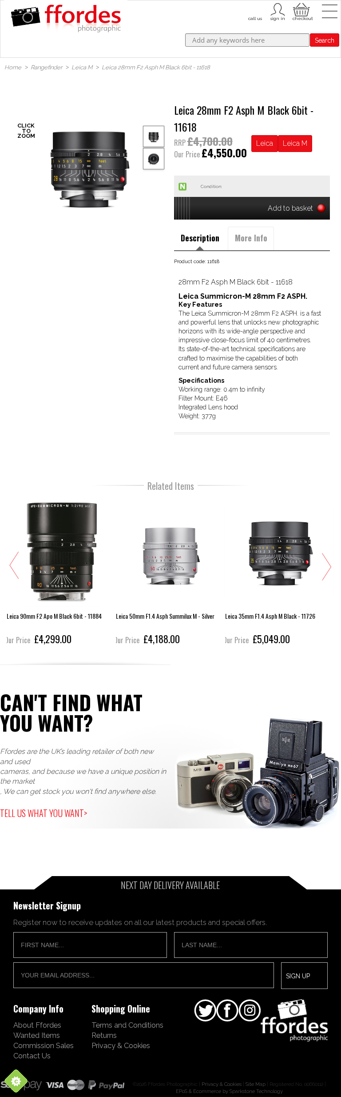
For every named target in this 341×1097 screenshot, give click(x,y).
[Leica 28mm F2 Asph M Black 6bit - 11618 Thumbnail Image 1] (153, 158)
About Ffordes (37, 1025)
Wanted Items (36, 1035)
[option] (89, 164)
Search (324, 40)
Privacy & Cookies (120, 1045)
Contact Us (32, 1055)
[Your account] (255, 8)
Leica (264, 143)
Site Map (256, 1084)
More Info (251, 238)
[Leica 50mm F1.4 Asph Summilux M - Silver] (170, 572)
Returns (104, 1035)
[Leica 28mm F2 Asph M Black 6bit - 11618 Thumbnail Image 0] (89, 164)
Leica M (295, 143)
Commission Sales (43, 1045)
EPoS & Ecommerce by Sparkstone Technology (229, 1091)
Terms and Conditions (127, 1025)
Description (200, 238)
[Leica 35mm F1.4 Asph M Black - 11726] (279, 572)
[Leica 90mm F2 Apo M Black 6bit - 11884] (61, 572)
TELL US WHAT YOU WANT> (43, 813)
